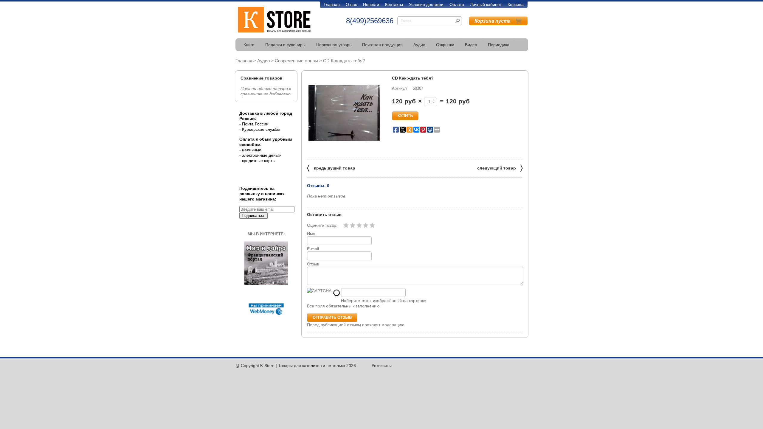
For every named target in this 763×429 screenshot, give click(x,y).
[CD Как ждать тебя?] (344, 113)
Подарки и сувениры (285, 44)
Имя (311, 233)
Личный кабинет (486, 4)
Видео (471, 44)
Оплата (456, 4)
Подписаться (253, 215)
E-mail (313, 248)
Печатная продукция (382, 44)
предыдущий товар (331, 168)
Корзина (516, 4)
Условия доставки (426, 4)
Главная (332, 4)
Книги (249, 44)
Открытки (445, 44)
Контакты (394, 4)
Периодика (498, 44)
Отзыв (313, 264)
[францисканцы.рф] (266, 283)
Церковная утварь (333, 44)
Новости (371, 4)
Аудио (419, 44)
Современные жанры (296, 60)
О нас (351, 4)
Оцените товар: (322, 225)
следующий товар (500, 168)
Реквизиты (382, 365)
